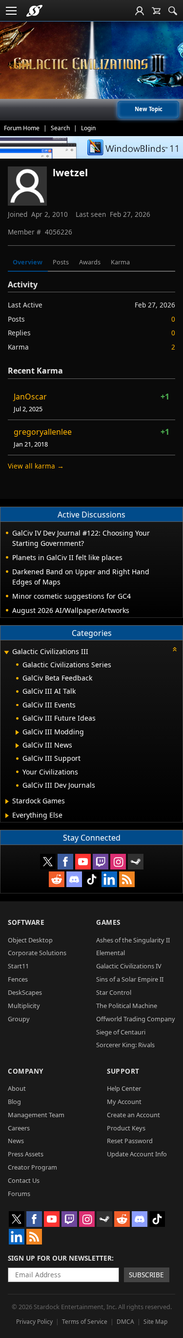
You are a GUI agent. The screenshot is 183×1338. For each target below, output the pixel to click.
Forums (19, 1193)
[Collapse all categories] (175, 649)
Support (123, 1071)
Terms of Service (84, 1321)
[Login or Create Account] (139, 10)
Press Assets (25, 1154)
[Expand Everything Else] (7, 815)
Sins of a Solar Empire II (129, 979)
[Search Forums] (172, 10)
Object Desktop (30, 940)
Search (60, 128)
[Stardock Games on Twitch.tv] (100, 861)
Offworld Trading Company (135, 1018)
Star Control (113, 992)
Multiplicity (24, 1005)
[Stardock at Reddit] (56, 879)
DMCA (125, 1321)
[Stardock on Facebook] (65, 861)
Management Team (36, 1114)
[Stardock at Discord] (74, 879)
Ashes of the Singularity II (133, 940)
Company (25, 1071)
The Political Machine (126, 1005)
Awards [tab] (90, 262)
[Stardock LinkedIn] (109, 879)
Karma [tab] (120, 262)
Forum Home (22, 128)
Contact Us (24, 1180)
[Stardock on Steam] (135, 861)
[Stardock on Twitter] (48, 861)
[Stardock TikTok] (92, 879)
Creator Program (32, 1167)
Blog (14, 1101)
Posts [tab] (61, 262)
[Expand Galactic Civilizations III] (6, 652)
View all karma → (36, 465)
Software (26, 922)
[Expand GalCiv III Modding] (17, 732)
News (16, 1140)
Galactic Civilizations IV (129, 966)
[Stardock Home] (34, 11)
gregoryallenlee (43, 431)
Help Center (124, 1088)
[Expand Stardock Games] (7, 801)
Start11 (18, 966)
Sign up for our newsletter (60, 1258)
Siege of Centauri (120, 1032)
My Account (124, 1101)
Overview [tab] (27, 262)
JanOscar (30, 396)
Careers (19, 1128)
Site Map (155, 1321)
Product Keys (126, 1128)
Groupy (19, 1018)
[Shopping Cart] (156, 10)
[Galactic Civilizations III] (92, 64)
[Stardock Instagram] (118, 861)
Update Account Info (137, 1154)
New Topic (149, 109)
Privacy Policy (34, 1321)
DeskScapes (25, 992)
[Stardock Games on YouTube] (83, 861)
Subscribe (146, 1274)
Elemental (110, 952)
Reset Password (130, 1140)
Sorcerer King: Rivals (125, 1044)
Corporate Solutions (37, 952)
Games (108, 922)
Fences (18, 979)
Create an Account (133, 1114)
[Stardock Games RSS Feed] (127, 879)
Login (88, 128)
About (17, 1088)
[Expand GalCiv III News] (17, 745)
